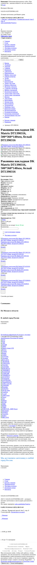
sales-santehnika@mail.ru (8, 23)
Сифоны (7, 68)
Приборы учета (10, 107)
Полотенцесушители (11, 92)
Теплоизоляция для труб (12, 115)
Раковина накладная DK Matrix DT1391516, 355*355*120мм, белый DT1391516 (15, 256)
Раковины (8, 70)
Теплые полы (9, 102)
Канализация (9, 81)
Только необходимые (17, 563)
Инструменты (9, 103)
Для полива (8, 98)
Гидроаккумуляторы (11, 112)
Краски (7, 117)
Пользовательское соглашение (16, 546)
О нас (6, 43)
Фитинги (8, 80)
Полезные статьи (10, 49)
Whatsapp (4, 518)
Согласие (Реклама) (29, 551)
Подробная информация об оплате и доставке (15, 334)
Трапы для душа (10, 83)
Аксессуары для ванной (12, 95)
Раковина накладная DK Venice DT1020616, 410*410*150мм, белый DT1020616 (15, 284)
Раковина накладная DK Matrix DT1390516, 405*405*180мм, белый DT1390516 (15, 242)
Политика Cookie (27, 548)
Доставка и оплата (11, 48)
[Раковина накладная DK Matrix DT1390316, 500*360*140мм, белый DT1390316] (18, 146)
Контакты (8, 51)
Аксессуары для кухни (12, 93)
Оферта (27, 546)
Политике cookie (28, 561)
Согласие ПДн (6, 551)
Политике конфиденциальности (11, 561)
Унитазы (7, 66)
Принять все (5, 563)
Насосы (7, 97)
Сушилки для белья (11, 88)
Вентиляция (8, 100)
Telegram (4, 515)
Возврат (20, 551)
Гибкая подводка (10, 76)
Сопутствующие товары (12, 232)
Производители (10, 46)
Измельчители (9, 73)
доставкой (12, 425)
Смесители (8, 71)
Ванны (7, 63)
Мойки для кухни (10, 75)
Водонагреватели (10, 110)
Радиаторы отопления (12, 114)
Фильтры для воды (11, 87)
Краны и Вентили (10, 85)
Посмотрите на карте (18, 512)
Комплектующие (10, 108)
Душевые (8, 65)
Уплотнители (9, 105)
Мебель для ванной (11, 90)
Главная (7, 41)
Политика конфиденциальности (13, 548)
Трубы (7, 78)
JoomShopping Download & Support (12, 338)
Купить (3, 247)
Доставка (14, 551)
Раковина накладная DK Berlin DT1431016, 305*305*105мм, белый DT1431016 (15, 270)
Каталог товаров (10, 44)
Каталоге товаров (12, 435)
